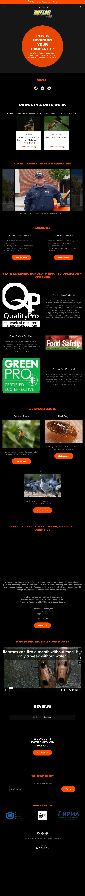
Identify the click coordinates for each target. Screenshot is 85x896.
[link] (80, 7)
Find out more (21, 257)
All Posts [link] (10, 114)
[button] (8, 7)
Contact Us (42, 625)
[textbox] (34, 789)
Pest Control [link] (42, 114)
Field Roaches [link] (29, 114)
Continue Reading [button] (28, 147)
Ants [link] (19, 114)
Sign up (68, 789)
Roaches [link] (60, 114)
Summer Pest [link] (72, 114)
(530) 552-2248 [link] (42, 7)
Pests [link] (52, 114)
